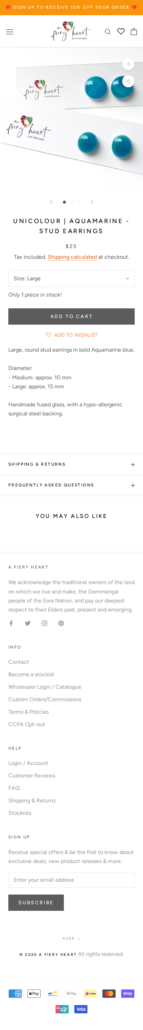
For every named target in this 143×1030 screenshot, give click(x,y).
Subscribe (36, 903)
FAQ (13, 788)
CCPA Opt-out (26, 724)
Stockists (19, 813)
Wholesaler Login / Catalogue (44, 687)
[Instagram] (44, 622)
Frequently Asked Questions (51, 485)
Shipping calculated (72, 257)
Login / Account (28, 763)
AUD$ (68, 938)
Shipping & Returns (37, 464)
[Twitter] (28, 622)
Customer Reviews (31, 775)
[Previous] (51, 201)
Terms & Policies (28, 711)
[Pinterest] (61, 622)
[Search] (108, 31)
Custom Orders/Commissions (44, 699)
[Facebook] (11, 622)
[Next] (92, 201)
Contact (18, 662)
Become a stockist (31, 674)
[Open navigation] (9, 31)
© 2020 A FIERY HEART (48, 954)
